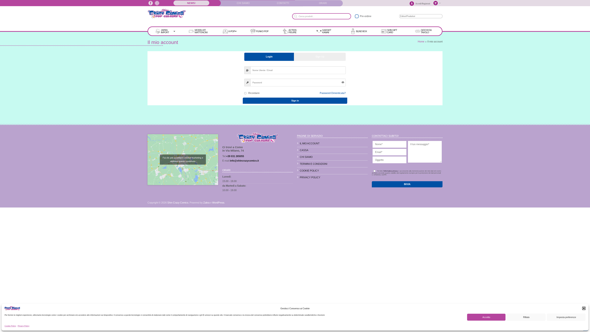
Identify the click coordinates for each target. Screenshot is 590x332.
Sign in (295, 100)
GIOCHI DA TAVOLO (426, 31)
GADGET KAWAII (326, 31)
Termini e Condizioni (313, 164)
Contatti (283, 3)
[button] (583, 308)
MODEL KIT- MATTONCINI (201, 31)
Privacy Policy (23, 326)
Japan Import (165, 31)
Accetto (486, 317)
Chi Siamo (243, 3)
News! (191, 3)
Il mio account (310, 143)
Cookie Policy (10, 326)
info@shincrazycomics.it (244, 160)
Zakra (206, 202)
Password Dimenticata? (333, 93)
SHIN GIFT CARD (392, 31)
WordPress (218, 202)
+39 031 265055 (235, 156)
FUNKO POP (262, 31)
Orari (323, 3)
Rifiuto (526, 317)
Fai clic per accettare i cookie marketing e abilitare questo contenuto (183, 159)
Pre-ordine (365, 16)
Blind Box (361, 31)
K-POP (231, 31)
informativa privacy (391, 171)
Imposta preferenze (566, 317)
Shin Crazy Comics (177, 202)
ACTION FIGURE (292, 31)
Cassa (304, 150)
